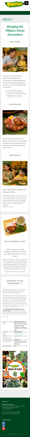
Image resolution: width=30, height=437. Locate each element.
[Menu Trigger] (26, 3)
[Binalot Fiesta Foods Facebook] (3, 423)
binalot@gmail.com (19, 334)
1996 (15, 338)
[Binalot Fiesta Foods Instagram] (3, 426)
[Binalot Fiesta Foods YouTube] (3, 428)
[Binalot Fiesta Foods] (15, 4)
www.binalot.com (18, 336)
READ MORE (5, 316)
